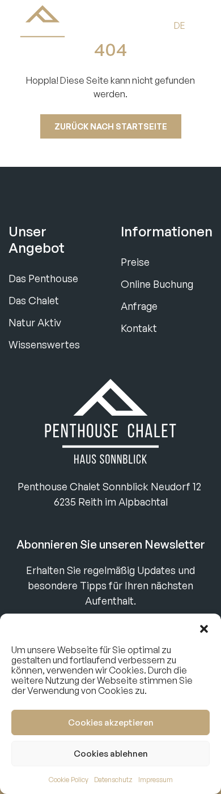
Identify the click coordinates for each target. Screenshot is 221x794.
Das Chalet (33, 300)
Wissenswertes (44, 344)
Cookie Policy (68, 779)
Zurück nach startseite (110, 126)
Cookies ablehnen (111, 753)
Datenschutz (113, 779)
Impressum (155, 779)
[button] (204, 627)
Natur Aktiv (34, 322)
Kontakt (139, 328)
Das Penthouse (43, 278)
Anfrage (139, 306)
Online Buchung (157, 284)
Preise (135, 262)
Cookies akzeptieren (111, 722)
